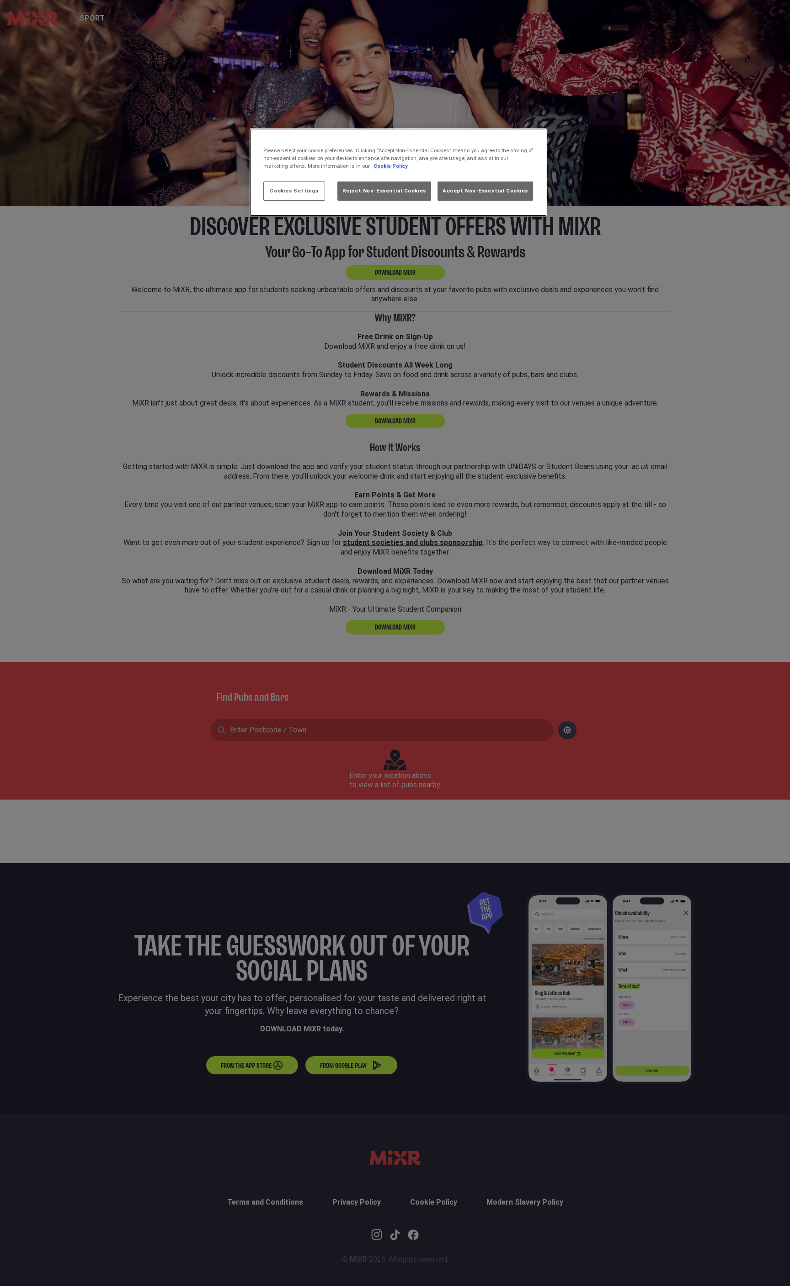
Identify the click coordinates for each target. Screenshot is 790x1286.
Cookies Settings (294, 190)
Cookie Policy (391, 166)
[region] (398, 172)
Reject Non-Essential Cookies (384, 190)
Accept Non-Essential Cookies (485, 190)
